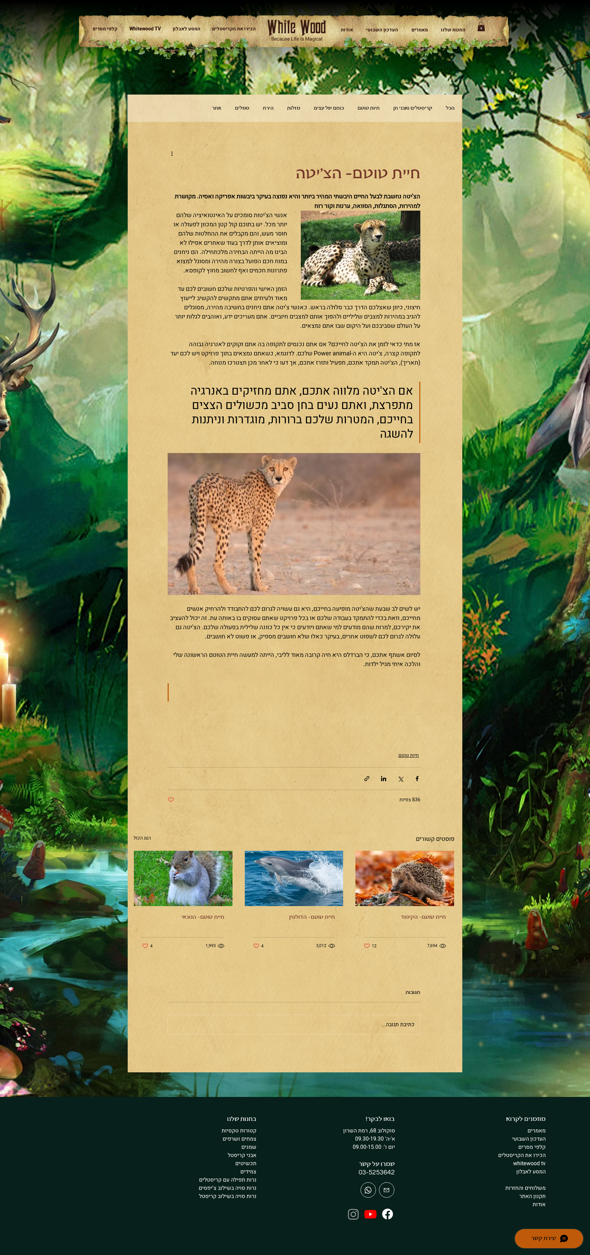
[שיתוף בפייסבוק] (417, 778)
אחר (216, 108)
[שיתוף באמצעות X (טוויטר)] (400, 778)
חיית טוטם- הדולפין (312, 917)
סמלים (242, 108)
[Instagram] (353, 1214)
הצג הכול (142, 838)
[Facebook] (387, 1214)
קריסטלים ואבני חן (412, 108)
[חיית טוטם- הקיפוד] (404, 878)
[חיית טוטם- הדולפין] (294, 878)
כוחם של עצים (329, 108)
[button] (450, 30)
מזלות (293, 108)
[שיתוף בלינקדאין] (383, 778)
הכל (450, 108)
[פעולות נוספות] (172, 154)
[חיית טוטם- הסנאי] (183, 878)
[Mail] (368, 1190)
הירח (268, 108)
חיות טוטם (368, 108)
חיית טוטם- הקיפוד (423, 917)
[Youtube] (370, 1214)
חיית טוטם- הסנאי (203, 917)
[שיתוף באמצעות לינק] (367, 778)
